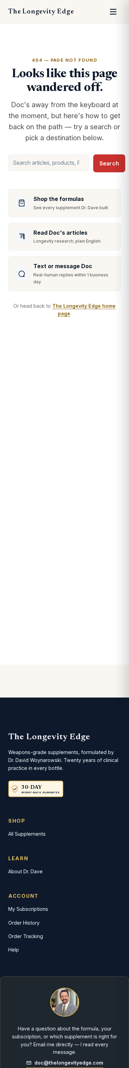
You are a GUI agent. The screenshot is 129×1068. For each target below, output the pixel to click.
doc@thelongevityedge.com (68, 1063)
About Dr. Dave (25, 871)
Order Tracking (25, 936)
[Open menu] (113, 11)
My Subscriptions (28, 909)
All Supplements (27, 834)
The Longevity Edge (41, 11)
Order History (24, 923)
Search (109, 163)
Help (13, 950)
